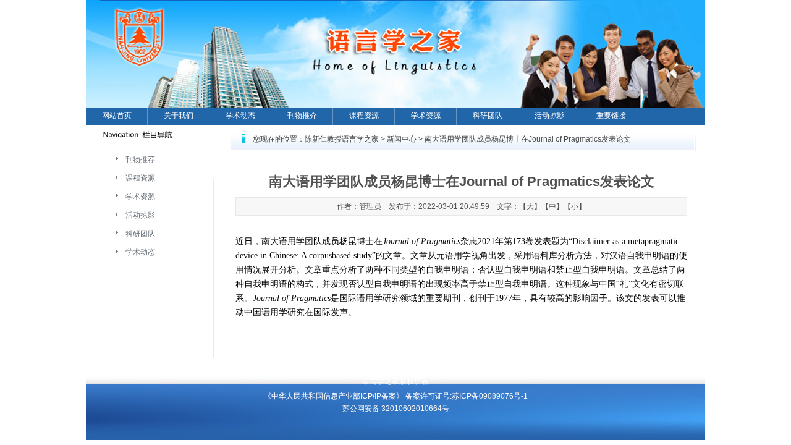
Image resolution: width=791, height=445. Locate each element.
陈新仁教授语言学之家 (342, 139)
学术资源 (426, 115)
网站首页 (117, 115)
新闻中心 (402, 139)
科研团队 (487, 115)
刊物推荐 (140, 159)
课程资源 (364, 115)
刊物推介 (302, 115)
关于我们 (178, 115)
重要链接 (611, 115)
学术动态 (240, 115)
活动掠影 (549, 115)
